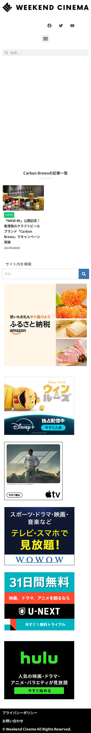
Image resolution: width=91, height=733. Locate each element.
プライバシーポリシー (19, 712)
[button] (45, 38)
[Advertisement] (45, 113)
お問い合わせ (12, 720)
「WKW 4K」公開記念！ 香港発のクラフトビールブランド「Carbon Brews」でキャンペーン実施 (23, 231)
